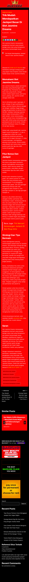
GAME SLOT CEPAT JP (14, 367)
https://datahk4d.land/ (8, 549)
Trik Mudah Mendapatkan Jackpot (11, 383)
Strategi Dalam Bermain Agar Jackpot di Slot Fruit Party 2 (22, 395)
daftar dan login (15, 555)
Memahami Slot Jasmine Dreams (11, 377)
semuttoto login (18, 318)
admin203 (6, 32)
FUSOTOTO (5, 547)
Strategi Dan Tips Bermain (9, 380)
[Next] (25, 422)
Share (19, 40)
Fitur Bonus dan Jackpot (9, 371)
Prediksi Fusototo (7, 551)
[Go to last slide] (4, 422)
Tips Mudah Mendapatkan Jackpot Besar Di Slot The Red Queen (7, 396)
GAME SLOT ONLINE (7, 12)
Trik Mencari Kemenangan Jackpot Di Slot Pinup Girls (14, 226)
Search (4, 501)
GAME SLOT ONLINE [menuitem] (16, 67)
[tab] (11, 431)
